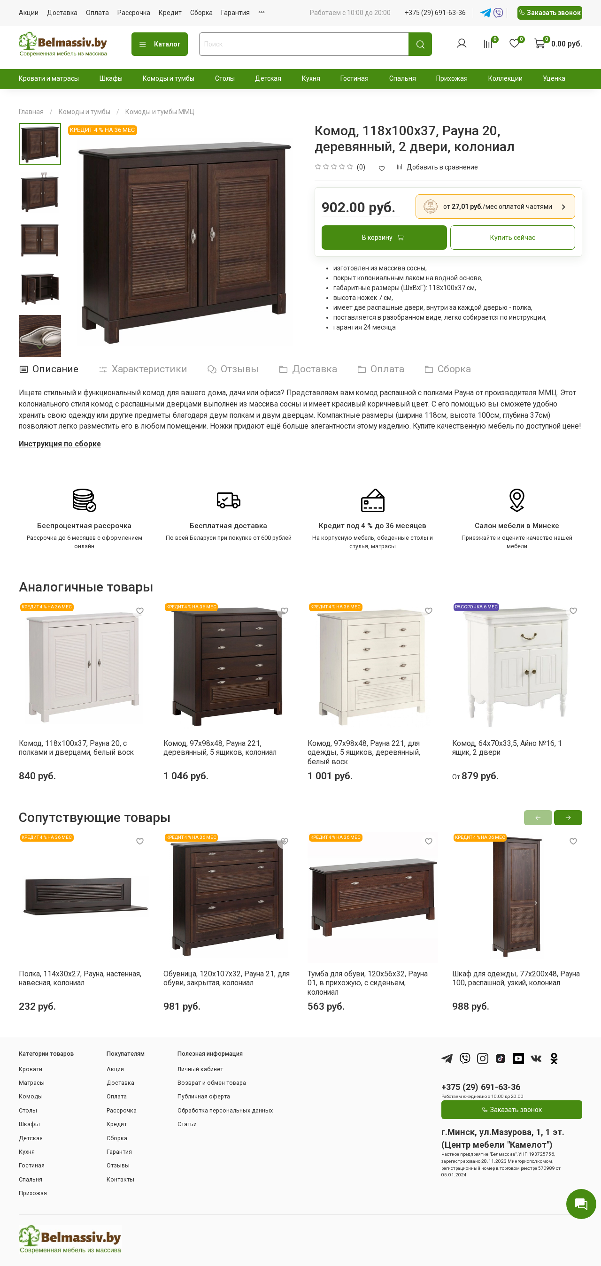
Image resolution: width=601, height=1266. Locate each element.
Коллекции (505, 78)
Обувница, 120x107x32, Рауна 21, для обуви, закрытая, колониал (226, 978)
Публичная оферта (203, 1096)
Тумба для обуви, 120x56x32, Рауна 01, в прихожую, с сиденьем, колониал (368, 982)
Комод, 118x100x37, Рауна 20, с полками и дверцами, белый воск (76, 747)
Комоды (31, 1096)
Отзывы (118, 1165)
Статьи (187, 1124)
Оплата (97, 12)
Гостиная (354, 78)
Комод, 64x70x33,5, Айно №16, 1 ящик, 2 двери (507, 747)
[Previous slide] (82, 240)
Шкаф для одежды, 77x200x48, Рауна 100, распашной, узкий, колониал (516, 978)
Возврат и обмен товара (211, 1082)
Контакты (120, 1179)
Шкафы (111, 78)
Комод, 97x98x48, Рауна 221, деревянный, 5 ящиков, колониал (220, 747)
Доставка (62, 12)
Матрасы (32, 1082)
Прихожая (452, 78)
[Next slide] (40, 347)
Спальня (402, 78)
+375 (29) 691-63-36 (435, 12)
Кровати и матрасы (49, 78)
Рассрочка (133, 12)
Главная (31, 111)
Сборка (201, 12)
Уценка (554, 78)
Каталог (167, 44)
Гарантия (235, 12)
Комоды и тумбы (168, 78)
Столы (225, 78)
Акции (29, 12)
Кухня (311, 78)
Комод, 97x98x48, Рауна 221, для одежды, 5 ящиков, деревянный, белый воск (364, 752)
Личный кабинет (200, 1069)
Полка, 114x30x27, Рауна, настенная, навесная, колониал (80, 978)
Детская (268, 78)
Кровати (30, 1069)
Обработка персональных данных (225, 1110)
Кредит (170, 12)
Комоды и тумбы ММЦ (159, 111)
